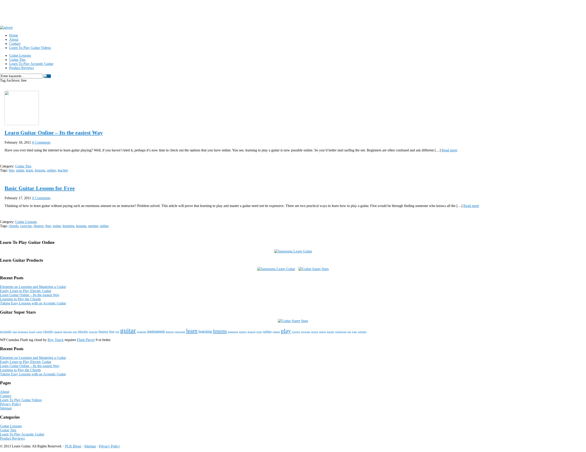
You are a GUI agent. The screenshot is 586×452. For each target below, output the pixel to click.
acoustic (6, 331)
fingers (38, 226)
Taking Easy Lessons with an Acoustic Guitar (33, 303)
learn (29, 170)
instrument (156, 331)
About (13, 39)
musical (251, 332)
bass (15, 332)
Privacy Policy (10, 404)
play (286, 331)
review (314, 332)
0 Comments (41, 142)
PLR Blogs (73, 446)
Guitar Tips (17, 60)
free (11, 170)
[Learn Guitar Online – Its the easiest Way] (22, 124)
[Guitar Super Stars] (313, 269)
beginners (23, 332)
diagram (67, 332)
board (32, 332)
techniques (341, 332)
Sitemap (6, 408)
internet (170, 332)
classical (58, 332)
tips (349, 332)
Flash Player (86, 340)
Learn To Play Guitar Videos (30, 48)
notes (259, 332)
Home (13, 35)
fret (117, 332)
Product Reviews (21, 68)
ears (75, 332)
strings (322, 332)
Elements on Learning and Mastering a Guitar (33, 287)
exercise (26, 226)
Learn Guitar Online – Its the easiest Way (54, 133)
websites (362, 332)
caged (39, 332)
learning (68, 226)
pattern (276, 332)
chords (13, 226)
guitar (20, 170)
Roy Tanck (56, 340)
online (51, 170)
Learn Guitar (36, 11)
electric (83, 331)
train (354, 332)
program (305, 332)
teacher (63, 170)
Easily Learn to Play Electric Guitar (25, 291)
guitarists (141, 332)
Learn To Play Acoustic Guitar (31, 64)
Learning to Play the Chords (20, 299)
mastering (233, 332)
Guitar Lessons (20, 55)
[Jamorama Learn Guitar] (293, 251)
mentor (93, 226)
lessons (40, 170)
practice (296, 332)
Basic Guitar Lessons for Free (40, 188)
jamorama (180, 332)
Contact (14, 44)
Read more (449, 150)
